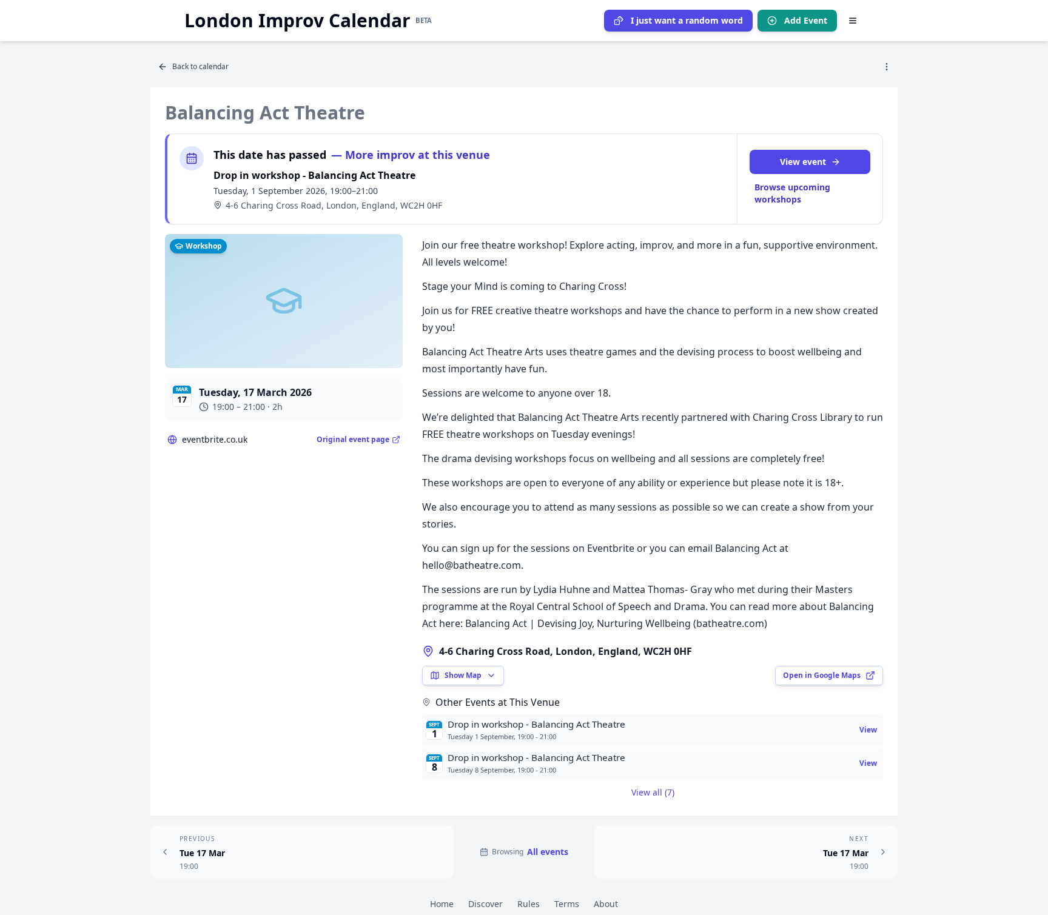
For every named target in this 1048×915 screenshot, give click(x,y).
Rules (528, 904)
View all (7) (652, 792)
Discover (485, 904)
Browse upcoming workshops (792, 193)
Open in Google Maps (822, 675)
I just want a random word (687, 20)
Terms (566, 904)
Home (442, 904)
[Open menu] (853, 21)
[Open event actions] (887, 67)
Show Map (463, 675)
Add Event (805, 20)
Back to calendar (200, 66)
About (606, 904)
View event (803, 161)
